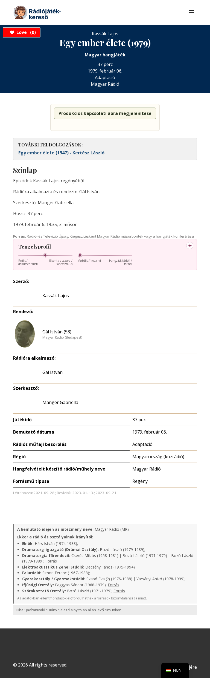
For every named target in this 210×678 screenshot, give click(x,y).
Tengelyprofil (34, 246)
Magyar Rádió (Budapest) (62, 337)
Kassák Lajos (55, 296)
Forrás (51, 561)
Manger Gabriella (60, 402)
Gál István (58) (56, 332)
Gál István (52, 372)
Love (25, 32)
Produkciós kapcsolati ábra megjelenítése (105, 113)
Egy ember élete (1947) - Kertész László (61, 153)
